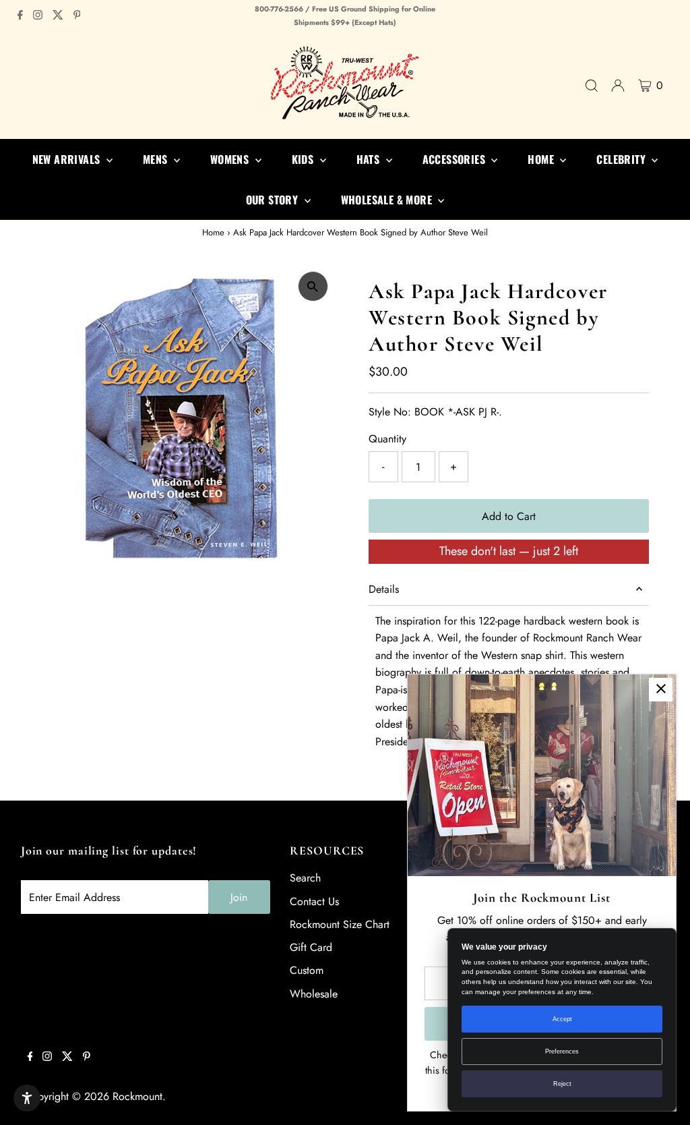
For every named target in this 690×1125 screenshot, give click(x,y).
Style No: (390, 412)
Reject (562, 1083)
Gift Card (311, 947)
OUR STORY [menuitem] (273, 200)
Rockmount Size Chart (339, 924)
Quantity (387, 438)
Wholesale (314, 994)
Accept (562, 1019)
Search (305, 878)
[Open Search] (592, 86)
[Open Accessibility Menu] (26, 1098)
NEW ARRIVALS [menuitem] (67, 159)
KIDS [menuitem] (304, 159)
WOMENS (231, 159)
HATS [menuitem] (369, 159)
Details (384, 589)
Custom (306, 970)
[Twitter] (58, 16)
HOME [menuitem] (542, 159)
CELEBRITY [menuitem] (622, 159)
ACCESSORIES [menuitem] (455, 159)
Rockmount (137, 1096)
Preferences (562, 1051)
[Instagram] (38, 16)
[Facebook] (20, 16)
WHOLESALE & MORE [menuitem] (388, 200)
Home (213, 232)
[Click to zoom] (313, 286)
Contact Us (314, 901)
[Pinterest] (77, 16)
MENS (156, 159)
